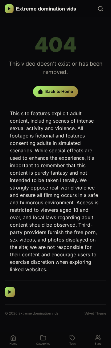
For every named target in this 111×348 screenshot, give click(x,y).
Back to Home (59, 91)
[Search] (100, 8)
